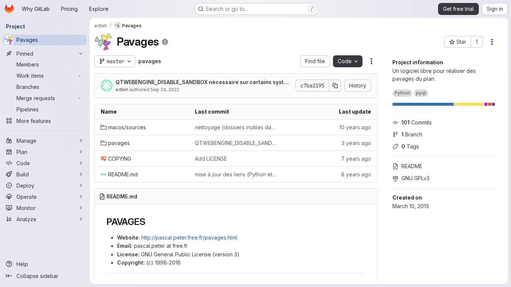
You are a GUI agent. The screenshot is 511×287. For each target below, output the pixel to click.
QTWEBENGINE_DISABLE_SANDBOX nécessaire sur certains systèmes (203, 82)
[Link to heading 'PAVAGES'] (150, 221)
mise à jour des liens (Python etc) (236, 174)
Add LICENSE (211, 158)
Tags (410, 146)
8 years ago (356, 174)
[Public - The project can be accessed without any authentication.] (165, 42)
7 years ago (356, 158)
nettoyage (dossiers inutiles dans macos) (236, 127)
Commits (416, 122)
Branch (411, 134)
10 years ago (355, 127)
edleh (122, 89)
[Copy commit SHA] (335, 86)
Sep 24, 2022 (164, 89)
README (411, 166)
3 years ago (356, 143)
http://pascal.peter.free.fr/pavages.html (189, 237)
